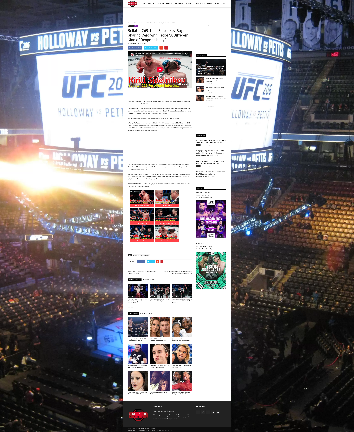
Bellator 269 (136, 255)
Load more (211, 181)
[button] (224, 2)
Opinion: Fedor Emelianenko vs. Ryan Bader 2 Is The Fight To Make (142, 272)
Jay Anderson (132, 43)
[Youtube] (218, 412)
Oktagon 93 (200, 244)
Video (136, 25)
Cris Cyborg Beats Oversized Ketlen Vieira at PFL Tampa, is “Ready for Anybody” (211, 69)
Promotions (199, 3)
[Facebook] (198, 412)
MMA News (130, 25)
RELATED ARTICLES (134, 280)
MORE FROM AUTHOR (149, 280)
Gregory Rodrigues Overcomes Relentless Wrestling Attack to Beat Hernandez (215, 80)
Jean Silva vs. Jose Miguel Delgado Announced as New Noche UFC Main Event (216, 89)
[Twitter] (213, 412)
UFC (144, 3)
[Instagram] (203, 412)
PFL (154, 3)
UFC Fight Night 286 (203, 192)
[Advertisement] (177, 14)
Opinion (188, 3)
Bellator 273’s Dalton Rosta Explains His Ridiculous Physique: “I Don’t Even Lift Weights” (137, 300)
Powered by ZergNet (146, 313)
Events (168, 3)
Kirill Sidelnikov (145, 255)
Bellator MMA (131, 296)
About (217, 3)
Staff (204, 73)
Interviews (178, 3)
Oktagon (161, 3)
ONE (149, 3)
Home (129, 23)
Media (209, 3)
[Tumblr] (208, 412)
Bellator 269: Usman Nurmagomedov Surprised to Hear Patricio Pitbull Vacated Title (178, 272)
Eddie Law (204, 145)
